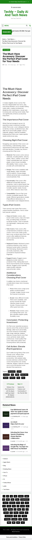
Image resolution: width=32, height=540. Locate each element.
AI (7, 496)
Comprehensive (24, 499)
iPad (17, 374)
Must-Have (24, 374)
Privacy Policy (22, 537)
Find (18, 502)
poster (5, 65)
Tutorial (24, 516)
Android (5, 458)
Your (23, 378)
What (9, 522)
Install (22, 506)
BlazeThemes (16, 531)
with (18, 522)
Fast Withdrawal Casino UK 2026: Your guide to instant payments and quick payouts (20, 411)
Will (13, 522)
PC (4, 479)
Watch (25, 519)
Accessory (12, 371)
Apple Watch (6, 462)
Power (21, 512)
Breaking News (7, 469)
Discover (6, 374)
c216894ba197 (16, 416)
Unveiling (14, 519)
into (27, 506)
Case (17, 499)
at (3, 499)
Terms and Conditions (12, 537)
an (11, 496)
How (14, 506)
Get (4, 506)
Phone (16, 512)
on (27, 509)
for (12, 374)
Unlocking (7, 519)
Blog (4, 465)
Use (20, 519)
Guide (9, 506)
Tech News (6, 50)
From (27, 502)
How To (5, 472)
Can (12, 499)
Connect (5, 502)
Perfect (12, 378)
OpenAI (6, 512)
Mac (19, 509)
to (19, 516)
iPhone (5, 476)
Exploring (12, 502)
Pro (26, 512)
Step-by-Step (9, 516)
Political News (7, 482)
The (18, 378)
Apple (26, 496)
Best (8, 499)
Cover (19, 371)
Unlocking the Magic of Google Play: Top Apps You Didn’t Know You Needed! (19, 446)
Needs (6, 378)
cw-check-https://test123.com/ (17, 1)
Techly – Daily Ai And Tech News (16, 13)
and (15, 496)
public (4, 486)
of (23, 509)
